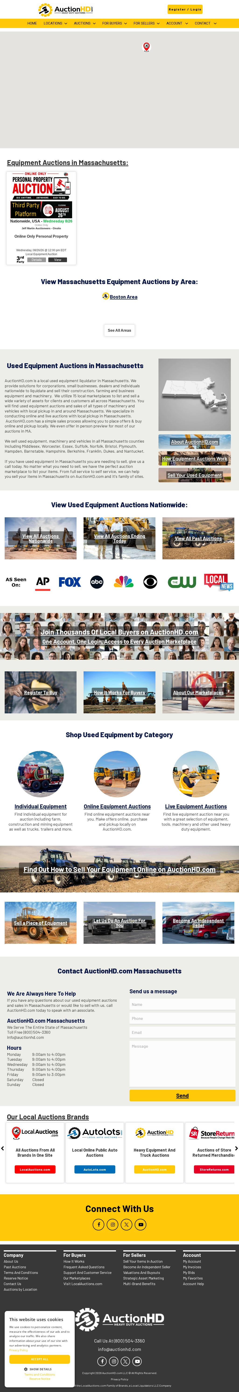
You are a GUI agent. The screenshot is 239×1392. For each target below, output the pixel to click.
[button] (146, 47)
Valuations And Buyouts (141, 1272)
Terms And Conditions (21, 1272)
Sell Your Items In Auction (143, 1261)
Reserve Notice (16, 1278)
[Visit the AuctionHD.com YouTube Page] (140, 1224)
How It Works (73, 1261)
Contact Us (12, 1283)
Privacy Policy (18, 1350)
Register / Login (185, 9)
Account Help (193, 1283)
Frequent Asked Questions (84, 1267)
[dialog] (40, 1349)
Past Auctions (15, 1267)
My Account (192, 1261)
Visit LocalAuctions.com (82, 1283)
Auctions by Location (20, 1289)
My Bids (189, 1272)
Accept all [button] (40, 1359)
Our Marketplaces (76, 1278)
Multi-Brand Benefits (139, 1283)
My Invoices (192, 1267)
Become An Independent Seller (146, 1267)
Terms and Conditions (40, 1374)
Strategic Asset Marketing (143, 1278)
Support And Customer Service (87, 1272)
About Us (11, 1261)
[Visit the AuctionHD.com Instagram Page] (112, 1224)
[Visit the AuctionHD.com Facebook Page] (98, 1224)
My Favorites (193, 1278)
